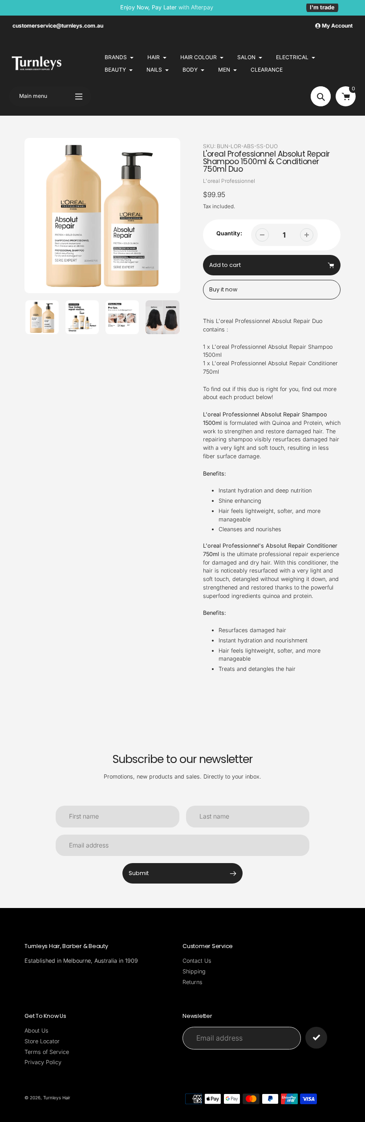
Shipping (194, 971)
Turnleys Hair (56, 1097)
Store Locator (42, 1041)
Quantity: (229, 233)
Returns (192, 982)
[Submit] (316, 1038)
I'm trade (322, 7)
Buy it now (223, 289)
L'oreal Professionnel (229, 181)
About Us (36, 1030)
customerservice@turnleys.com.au (57, 25)
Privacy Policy (42, 1062)
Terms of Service (46, 1052)
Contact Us (196, 960)
